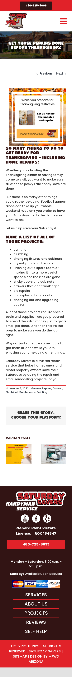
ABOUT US (36, 604)
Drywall (57, 388)
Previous (46, 73)
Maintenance (27, 392)
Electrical (12, 392)
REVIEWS (36, 622)
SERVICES (36, 595)
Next (59, 73)
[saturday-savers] (36, 493)
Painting (42, 392)
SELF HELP (36, 631)
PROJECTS (36, 613)
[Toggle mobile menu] (64, 21)
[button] (9, 454)
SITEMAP (20, 656)
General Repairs (41, 388)
